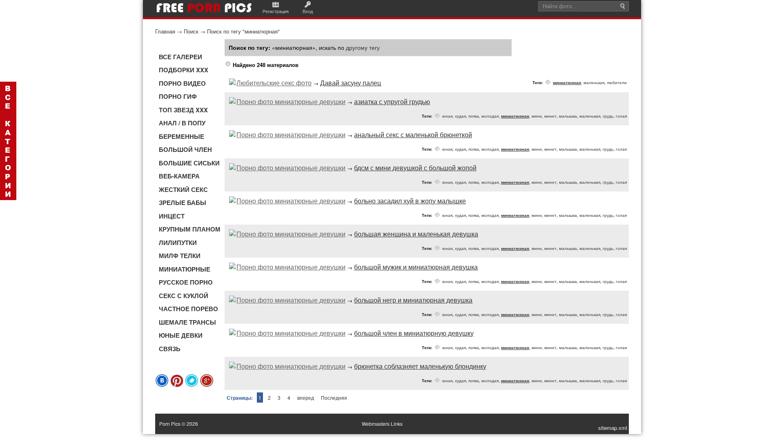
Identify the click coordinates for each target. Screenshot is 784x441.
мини (537, 116)
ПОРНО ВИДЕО (182, 83)
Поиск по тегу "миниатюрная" (243, 31)
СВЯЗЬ (169, 348)
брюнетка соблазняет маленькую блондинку (420, 366)
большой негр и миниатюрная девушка (413, 300)
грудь (608, 116)
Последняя (334, 397)
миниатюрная (567, 82)
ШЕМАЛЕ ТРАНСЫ (187, 322)
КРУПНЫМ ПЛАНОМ (189, 229)
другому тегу (363, 47)
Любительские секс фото (274, 82)
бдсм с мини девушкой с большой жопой (415, 167)
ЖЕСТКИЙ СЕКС (183, 189)
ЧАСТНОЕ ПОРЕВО (188, 308)
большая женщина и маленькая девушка (416, 233)
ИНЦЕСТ (172, 216)
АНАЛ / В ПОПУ (182, 122)
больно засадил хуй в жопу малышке (410, 200)
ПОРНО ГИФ (178, 96)
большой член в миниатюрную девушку (414, 333)
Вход (308, 11)
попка (473, 116)
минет (550, 116)
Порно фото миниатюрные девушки (290, 101)
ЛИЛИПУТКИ (178, 242)
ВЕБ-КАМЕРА (179, 176)
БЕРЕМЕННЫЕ (181, 136)
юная (447, 116)
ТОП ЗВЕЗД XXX (183, 109)
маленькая (594, 82)
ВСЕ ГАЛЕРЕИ (180, 56)
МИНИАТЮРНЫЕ (184, 269)
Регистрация (276, 11)
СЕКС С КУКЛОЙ (183, 295)
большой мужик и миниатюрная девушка (416, 267)
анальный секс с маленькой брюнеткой (413, 134)
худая (460, 116)
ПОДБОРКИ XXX (183, 69)
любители (617, 82)
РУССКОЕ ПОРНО (186, 282)
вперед (305, 397)
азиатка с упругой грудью (392, 101)
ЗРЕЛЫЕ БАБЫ (182, 202)
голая (621, 116)
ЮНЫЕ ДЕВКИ (181, 335)
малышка (568, 116)
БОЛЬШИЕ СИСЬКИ (189, 162)
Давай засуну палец (350, 82)
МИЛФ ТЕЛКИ (179, 255)
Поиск (191, 31)
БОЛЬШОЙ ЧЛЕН (185, 149)
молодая (490, 116)
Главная (165, 31)
